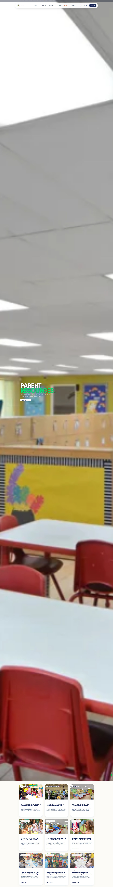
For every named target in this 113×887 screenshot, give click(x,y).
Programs (44, 5)
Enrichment (51, 5)
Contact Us (72, 5)
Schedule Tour (84, 5)
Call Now (93, 5)
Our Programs (25, 402)
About (65, 5)
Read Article (23, 848)
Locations (59, 5)
